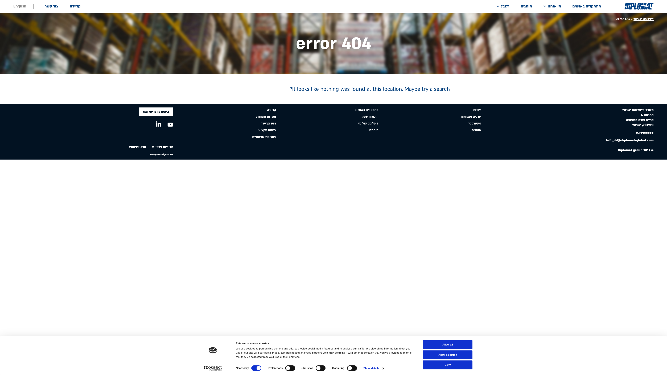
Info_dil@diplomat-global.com (630, 140)
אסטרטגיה (474, 124)
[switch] (290, 368)
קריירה (75, 6)
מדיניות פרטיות (162, 147)
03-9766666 (645, 133)
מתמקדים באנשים (586, 6)
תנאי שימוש (137, 147)
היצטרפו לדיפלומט (156, 112)
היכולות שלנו (370, 117)
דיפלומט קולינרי (368, 124)
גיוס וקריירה (268, 124)
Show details (371, 368)
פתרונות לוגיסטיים (264, 137)
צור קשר (52, 6)
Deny (447, 364)
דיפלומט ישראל (643, 19)
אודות (477, 110)
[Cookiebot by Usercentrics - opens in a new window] (213, 368)
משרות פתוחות (266, 117)
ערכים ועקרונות (471, 117)
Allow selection (447, 354)
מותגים (526, 6)
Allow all (447, 344)
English (19, 6)
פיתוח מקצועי (267, 130)
